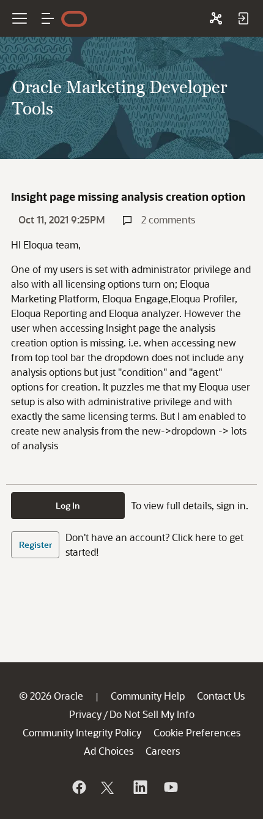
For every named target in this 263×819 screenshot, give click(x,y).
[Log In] (242, 18)
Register (35, 544)
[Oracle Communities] (216, 18)
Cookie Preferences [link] (197, 732)
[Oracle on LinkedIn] (139, 787)
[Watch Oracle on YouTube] (170, 787)
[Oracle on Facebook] (78, 787)
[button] (47, 18)
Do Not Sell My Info (151, 714)
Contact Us (221, 695)
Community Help (148, 695)
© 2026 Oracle (51, 695)
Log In (68, 505)
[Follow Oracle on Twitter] (109, 787)
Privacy (85, 714)
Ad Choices (108, 750)
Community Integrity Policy (82, 732)
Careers (163, 750)
